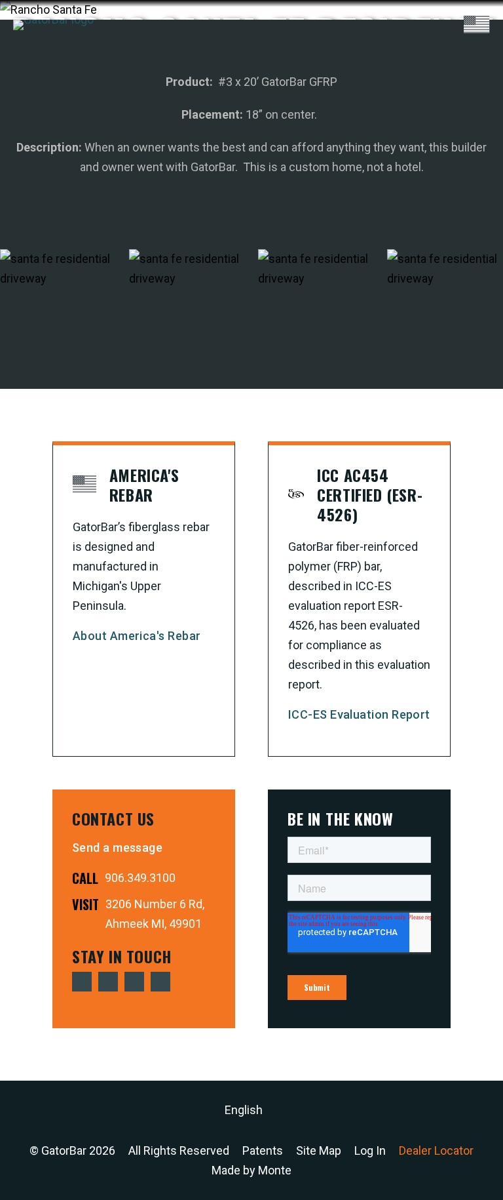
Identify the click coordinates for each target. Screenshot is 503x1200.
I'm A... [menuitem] (377, 80)
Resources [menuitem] (377, 143)
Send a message (117, 847)
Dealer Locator (436, 1150)
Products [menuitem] (377, 101)
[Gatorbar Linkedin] (134, 981)
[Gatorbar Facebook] (82, 981)
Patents (262, 1150)
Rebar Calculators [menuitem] (377, 122)
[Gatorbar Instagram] (160, 981)
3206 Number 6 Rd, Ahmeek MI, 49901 (154, 913)
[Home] (53, 25)
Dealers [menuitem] (377, 185)
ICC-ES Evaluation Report (359, 714)
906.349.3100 (140, 878)
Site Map (318, 1150)
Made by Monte (251, 1170)
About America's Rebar (136, 636)
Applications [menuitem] (378, 59)
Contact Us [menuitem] (377, 206)
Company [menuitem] (377, 164)
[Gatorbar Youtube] (108, 981)
